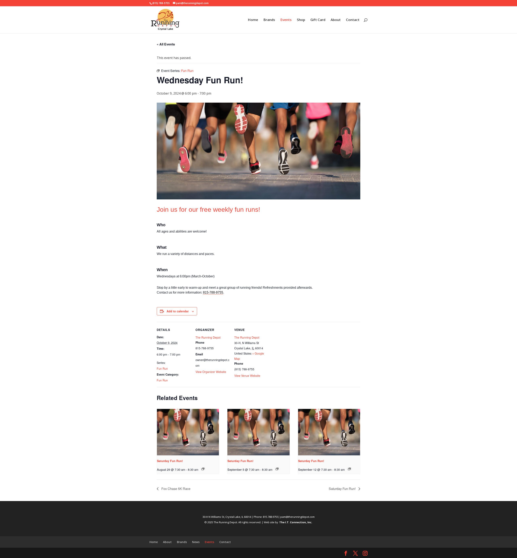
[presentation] (188, 432)
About (336, 20)
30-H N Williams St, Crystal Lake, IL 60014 (227, 517)
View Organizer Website (210, 372)
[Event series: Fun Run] (203, 469)
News (196, 542)
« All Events (166, 44)
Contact (352, 20)
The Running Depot (208, 337)
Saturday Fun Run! (170, 461)
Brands (269, 20)
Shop (301, 20)
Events (286, 20)
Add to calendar (178, 311)
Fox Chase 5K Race (175, 488)
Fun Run (162, 368)
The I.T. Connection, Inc (295, 522)
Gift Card (317, 20)
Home (253, 20)
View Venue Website (247, 376)
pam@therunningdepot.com (297, 517)
